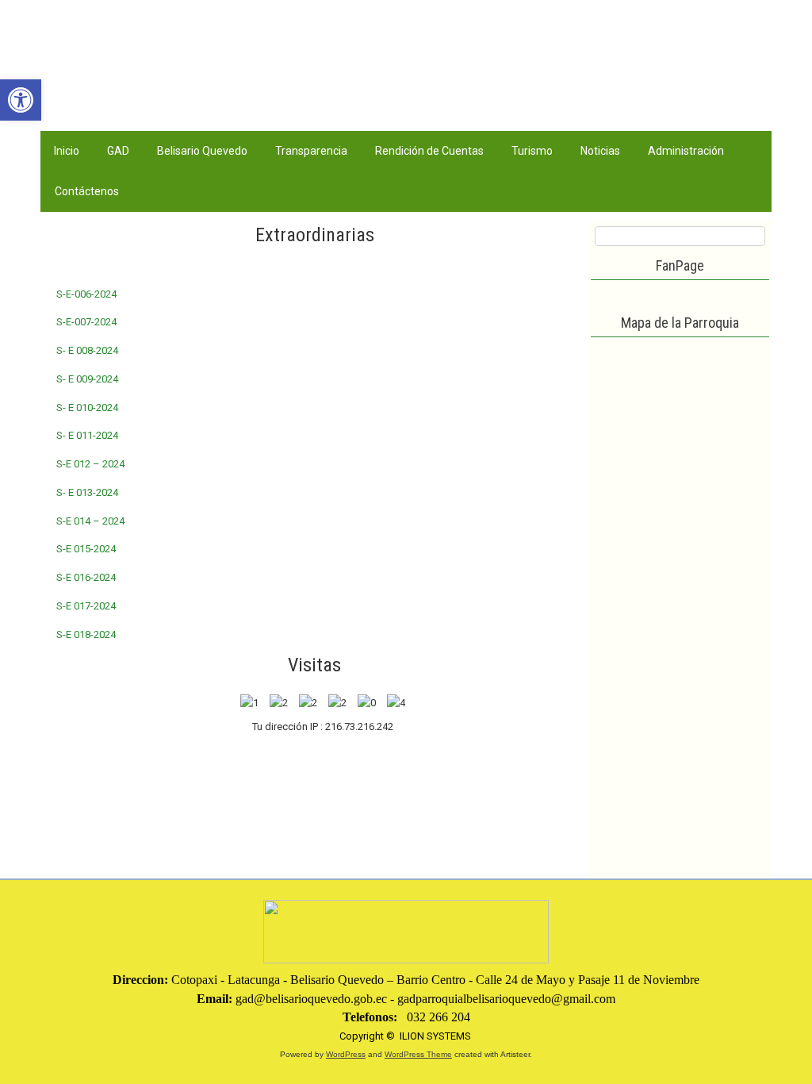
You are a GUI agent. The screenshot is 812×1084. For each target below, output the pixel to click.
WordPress (346, 1054)
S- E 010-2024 (87, 407)
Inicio (66, 150)
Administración (686, 150)
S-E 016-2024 (86, 577)
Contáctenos (87, 191)
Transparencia (311, 150)
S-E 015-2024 (86, 549)
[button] (20, 100)
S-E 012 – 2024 (90, 464)
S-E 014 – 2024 (90, 521)
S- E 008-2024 (87, 350)
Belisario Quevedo (202, 150)
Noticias (600, 150)
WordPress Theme (418, 1054)
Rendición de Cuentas (429, 150)
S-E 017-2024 (86, 606)
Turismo (532, 150)
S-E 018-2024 (86, 634)
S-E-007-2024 (86, 322)
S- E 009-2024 (87, 379)
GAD (118, 150)
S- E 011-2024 (87, 435)
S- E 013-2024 (87, 492)
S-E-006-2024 (86, 294)
